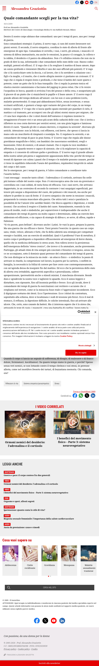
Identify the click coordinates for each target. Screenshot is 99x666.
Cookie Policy (66, 336)
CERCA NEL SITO (49, 587)
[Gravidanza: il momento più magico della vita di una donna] (49, 553)
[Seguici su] (86, 2)
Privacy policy (10, 649)
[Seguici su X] (82, 2)
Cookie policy (24, 649)
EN (96, 2)
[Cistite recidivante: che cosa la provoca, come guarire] (30, 553)
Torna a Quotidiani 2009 (84, 391)
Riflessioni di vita (12, 383)
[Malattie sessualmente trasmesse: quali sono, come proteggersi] (89, 553)
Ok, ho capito (80, 353)
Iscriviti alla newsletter (49, 663)
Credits (34, 649)
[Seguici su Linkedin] (91, 2)
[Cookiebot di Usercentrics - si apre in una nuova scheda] (79, 312)
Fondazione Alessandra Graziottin (20, 655)
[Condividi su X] (87, 395)
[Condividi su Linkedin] (93, 395)
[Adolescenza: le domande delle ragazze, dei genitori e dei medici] (10, 553)
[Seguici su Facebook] (77, 2)
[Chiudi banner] (95, 312)
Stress (57, 383)
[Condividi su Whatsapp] (80, 395)
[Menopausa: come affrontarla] (69, 553)
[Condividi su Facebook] (74, 395)
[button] (48, 576)
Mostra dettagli (84, 346)
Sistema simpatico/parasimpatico (36, 383)
